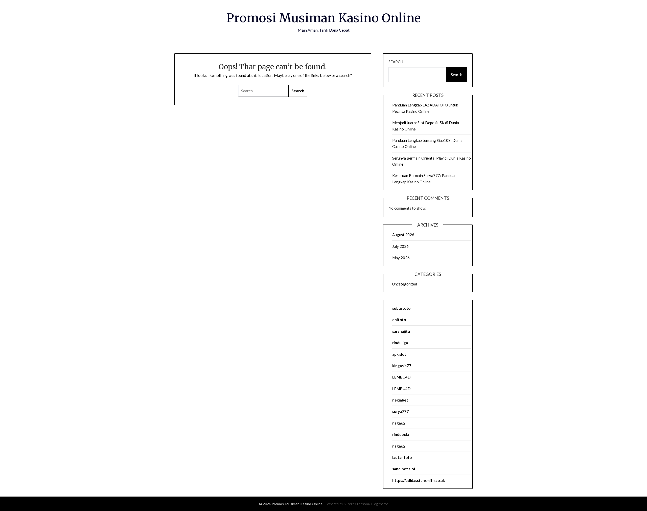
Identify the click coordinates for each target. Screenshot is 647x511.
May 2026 (401, 257)
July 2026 (400, 246)
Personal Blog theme (372, 504)
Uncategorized (404, 284)
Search (395, 61)
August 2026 (403, 234)
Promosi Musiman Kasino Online (323, 18)
